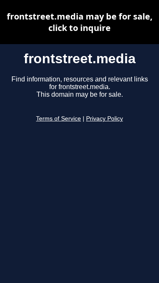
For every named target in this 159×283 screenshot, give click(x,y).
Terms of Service (58, 118)
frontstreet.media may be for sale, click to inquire (80, 22)
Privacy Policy (104, 118)
